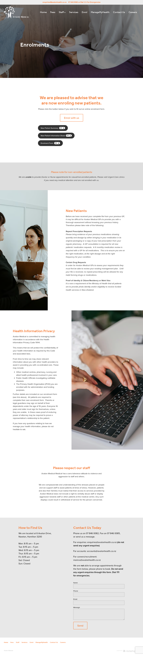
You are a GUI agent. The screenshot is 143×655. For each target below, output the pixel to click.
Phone (75, 591)
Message (76, 607)
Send (80, 625)
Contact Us (119, 12)
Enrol (84, 12)
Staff (61, 12)
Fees (52, 12)
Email (75, 599)
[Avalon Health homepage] (17, 12)
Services (73, 12)
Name (75, 583)
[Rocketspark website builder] (128, 651)
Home (43, 12)
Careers (133, 12)
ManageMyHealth (100, 12)
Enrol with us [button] (71, 118)
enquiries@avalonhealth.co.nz (55, 2)
